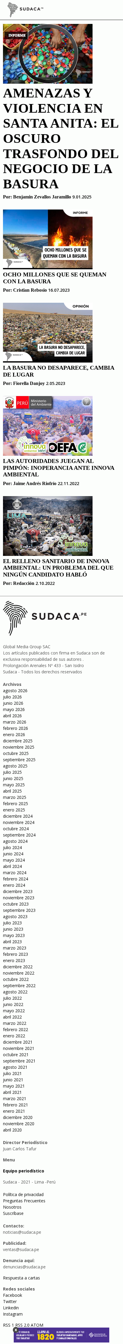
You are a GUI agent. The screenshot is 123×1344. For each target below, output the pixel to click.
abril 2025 (12, 791)
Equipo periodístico (23, 1171)
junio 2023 (13, 929)
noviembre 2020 (18, 1123)
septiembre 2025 (19, 759)
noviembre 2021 (18, 1048)
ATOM (37, 1325)
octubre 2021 (16, 1054)
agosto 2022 (15, 992)
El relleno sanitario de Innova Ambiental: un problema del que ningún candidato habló (58, 568)
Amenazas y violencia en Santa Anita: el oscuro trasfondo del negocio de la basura (60, 138)
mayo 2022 (14, 1010)
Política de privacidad (23, 1194)
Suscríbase (13, 1213)
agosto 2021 (15, 1067)
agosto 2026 (15, 690)
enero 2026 (14, 734)
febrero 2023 (15, 954)
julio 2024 (12, 847)
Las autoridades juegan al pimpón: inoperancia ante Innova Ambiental (58, 468)
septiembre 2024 (19, 835)
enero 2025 (14, 810)
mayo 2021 (14, 1086)
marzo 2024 (14, 872)
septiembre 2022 (19, 985)
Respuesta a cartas (21, 1278)
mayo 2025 (14, 785)
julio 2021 (12, 1073)
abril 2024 (12, 866)
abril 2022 (12, 1017)
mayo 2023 (14, 935)
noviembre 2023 (18, 897)
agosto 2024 (15, 841)
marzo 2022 (14, 1023)
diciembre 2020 (18, 1117)
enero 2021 (14, 1111)
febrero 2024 (15, 879)
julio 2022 (12, 998)
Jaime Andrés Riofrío (34, 483)
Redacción (23, 583)
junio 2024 (13, 854)
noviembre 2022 (18, 973)
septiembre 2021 (19, 1061)
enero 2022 (14, 1036)
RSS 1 (9, 1325)
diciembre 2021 (18, 1042)
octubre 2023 (16, 904)
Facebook (12, 1295)
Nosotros (12, 1207)
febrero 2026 (15, 728)
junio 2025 (13, 778)
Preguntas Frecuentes (24, 1201)
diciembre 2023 (18, 891)
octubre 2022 (16, 979)
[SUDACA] (25, 10)
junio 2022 (13, 1004)
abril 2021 (12, 1092)
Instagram (13, 1314)
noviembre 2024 (18, 822)
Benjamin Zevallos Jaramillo (42, 196)
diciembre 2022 (18, 967)
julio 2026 (12, 697)
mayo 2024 (14, 860)
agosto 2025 (15, 766)
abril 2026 (12, 715)
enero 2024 (14, 885)
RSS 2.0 (22, 1325)
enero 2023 (14, 960)
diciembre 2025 (18, 741)
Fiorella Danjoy (29, 383)
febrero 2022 (15, 1029)
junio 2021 (13, 1079)
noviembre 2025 (18, 747)
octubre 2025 (16, 753)
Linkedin (11, 1308)
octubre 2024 (16, 828)
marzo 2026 (14, 722)
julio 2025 (12, 772)
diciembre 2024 (18, 816)
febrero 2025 (15, 803)
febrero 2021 (15, 1105)
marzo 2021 (14, 1098)
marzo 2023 (14, 948)
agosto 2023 (15, 916)
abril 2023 (12, 941)
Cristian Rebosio (30, 290)
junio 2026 (13, 703)
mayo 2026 (14, 709)
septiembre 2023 (19, 910)
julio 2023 (12, 923)
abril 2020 (12, 1130)
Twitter (10, 1301)
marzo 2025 (14, 797)
